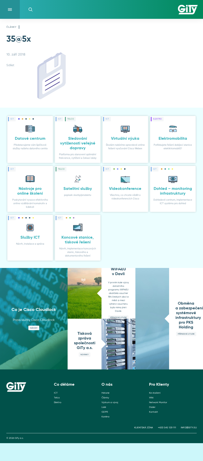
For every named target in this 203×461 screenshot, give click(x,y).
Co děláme (64, 385)
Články (11, 27)
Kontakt (153, 412)
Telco (57, 398)
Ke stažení (154, 393)
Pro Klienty (159, 385)
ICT (55, 393)
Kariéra (105, 417)
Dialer (152, 407)
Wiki (151, 398)
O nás (107, 385)
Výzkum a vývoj (110, 402)
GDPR (105, 412)
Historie (105, 393)
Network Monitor (158, 402)
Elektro (57, 402)
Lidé (104, 407)
